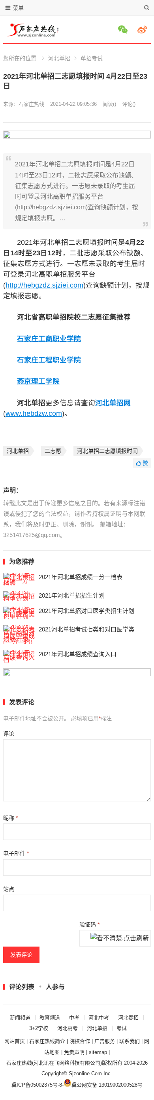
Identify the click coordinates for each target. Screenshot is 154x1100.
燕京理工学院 (38, 381)
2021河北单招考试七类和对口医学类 (86, 629)
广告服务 (104, 1041)
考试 (121, 1028)
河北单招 (59, 58)
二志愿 (53, 451)
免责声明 (74, 1052)
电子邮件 (16, 853)
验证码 (89, 924)
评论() (128, 104)
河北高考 (67, 1028)
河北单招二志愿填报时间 (107, 451)
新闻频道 (20, 1018)
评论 (8, 734)
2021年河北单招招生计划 (72, 595)
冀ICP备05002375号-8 (36, 1085)
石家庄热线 (31, 104)
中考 (74, 1018)
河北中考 (98, 1018)
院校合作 (79, 1041)
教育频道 (49, 1018)
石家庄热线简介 (47, 1041)
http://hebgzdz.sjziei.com (44, 285)
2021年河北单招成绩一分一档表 (80, 577)
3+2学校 (38, 1028)
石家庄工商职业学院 (49, 339)
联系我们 (129, 1041)
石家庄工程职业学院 (49, 360)
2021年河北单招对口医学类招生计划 (86, 610)
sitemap (98, 1052)
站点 (8, 889)
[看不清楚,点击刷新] (119, 939)
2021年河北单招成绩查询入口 (77, 654)
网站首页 (14, 1041)
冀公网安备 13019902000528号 (107, 1085)
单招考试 (92, 58)
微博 (143, 29)
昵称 (10, 818)
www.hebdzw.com (34, 413)
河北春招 (128, 1018)
